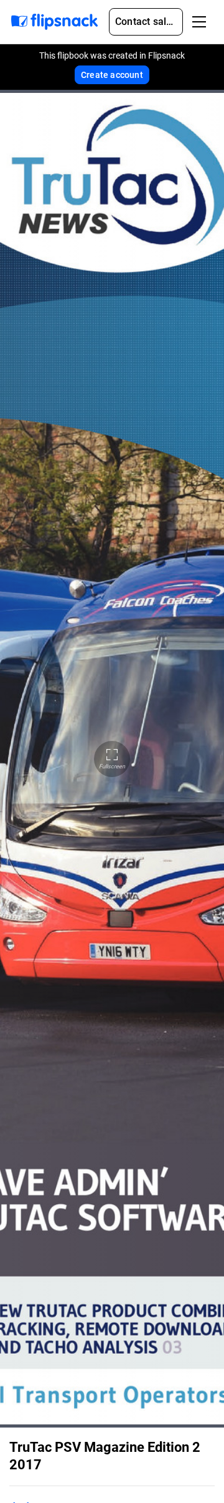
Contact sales (146, 21)
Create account (112, 75)
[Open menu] (199, 22)
